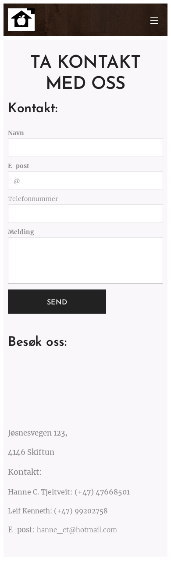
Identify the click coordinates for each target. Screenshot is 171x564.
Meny (154, 20)
